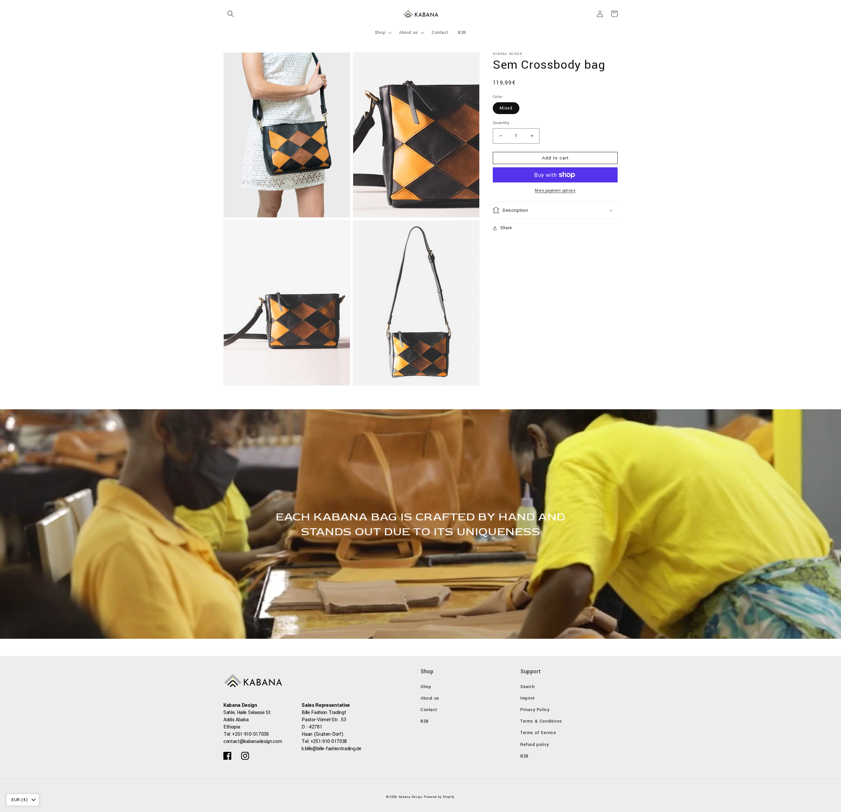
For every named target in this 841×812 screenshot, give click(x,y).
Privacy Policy (534, 710)
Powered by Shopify (439, 797)
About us (429, 698)
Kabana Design (411, 797)
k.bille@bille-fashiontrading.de (331, 748)
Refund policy (534, 745)
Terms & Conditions (541, 721)
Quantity (501, 123)
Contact (428, 710)
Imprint (527, 698)
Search (527, 687)
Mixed (506, 108)
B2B (424, 721)
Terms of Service (538, 733)
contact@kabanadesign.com (252, 741)
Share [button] (506, 228)
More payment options (555, 190)
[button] (230, 14)
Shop (425, 687)
